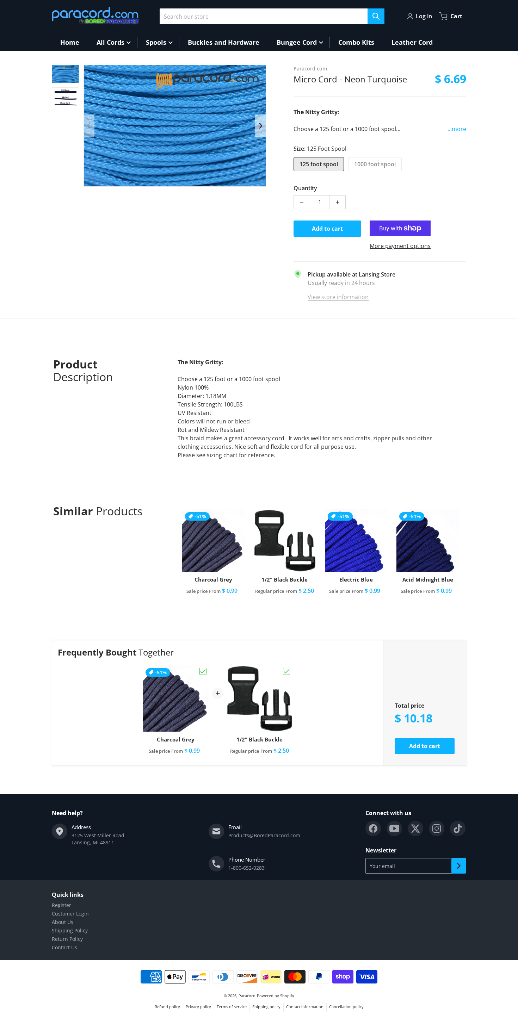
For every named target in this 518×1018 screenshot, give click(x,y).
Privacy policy (198, 1006)
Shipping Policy (70, 930)
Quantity (305, 188)
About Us (62, 922)
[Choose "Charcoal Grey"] (202, 671)
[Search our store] (376, 16)
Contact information (304, 1006)
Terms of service (232, 1006)
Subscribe (458, 866)
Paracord (247, 995)
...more (457, 129)
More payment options (400, 246)
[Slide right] (260, 125)
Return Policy (67, 939)
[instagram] (436, 828)
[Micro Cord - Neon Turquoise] (65, 74)
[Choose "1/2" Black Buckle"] (286, 671)
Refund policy (167, 1006)
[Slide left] (89, 125)
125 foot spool (319, 164)
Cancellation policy (346, 1006)
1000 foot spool (375, 164)
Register (61, 905)
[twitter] (415, 828)
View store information (338, 297)
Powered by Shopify (275, 995)
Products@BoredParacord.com (264, 835)
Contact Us (64, 947)
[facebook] (373, 828)
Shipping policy (266, 1006)
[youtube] (394, 828)
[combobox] (272, 16)
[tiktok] (457, 828)
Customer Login (70, 913)
